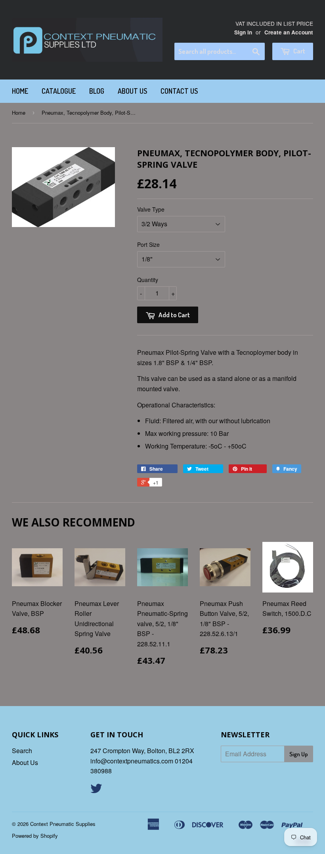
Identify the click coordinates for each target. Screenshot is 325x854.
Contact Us (179, 91)
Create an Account (288, 32)
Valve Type (150, 209)
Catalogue (59, 91)
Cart (298, 51)
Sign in (243, 32)
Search (22, 750)
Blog (96, 91)
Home (20, 91)
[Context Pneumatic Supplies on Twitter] (96, 790)
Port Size (148, 244)
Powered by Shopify (35, 835)
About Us (132, 91)
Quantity (147, 280)
